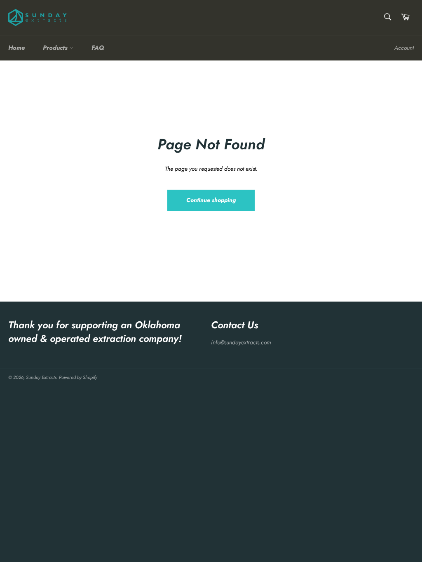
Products (56, 47)
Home (16, 47)
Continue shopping (211, 200)
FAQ (97, 47)
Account (404, 48)
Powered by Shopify (78, 377)
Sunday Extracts (41, 377)
